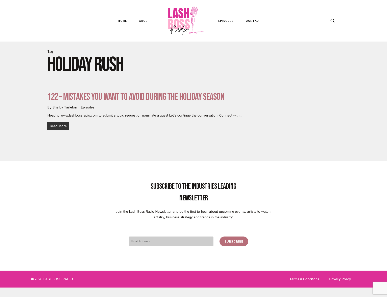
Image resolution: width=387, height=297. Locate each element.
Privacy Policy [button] (340, 279)
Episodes (87, 107)
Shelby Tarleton (64, 107)
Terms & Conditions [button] (304, 279)
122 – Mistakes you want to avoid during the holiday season (135, 97)
